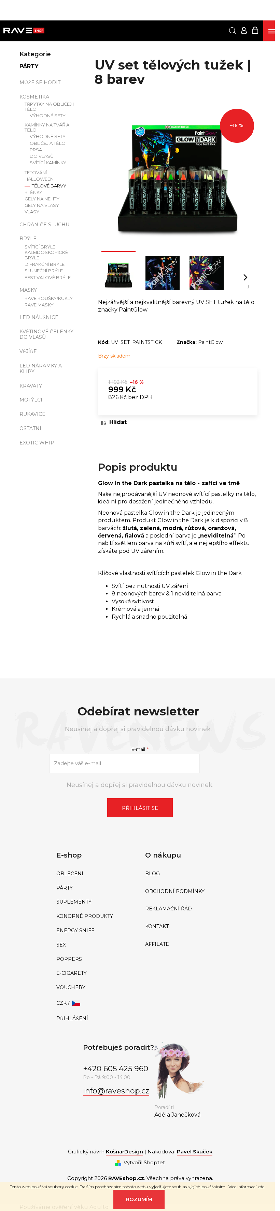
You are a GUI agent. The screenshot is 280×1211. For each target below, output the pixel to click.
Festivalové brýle (48, 277)
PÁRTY (29, 66)
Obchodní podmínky (175, 891)
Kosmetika (34, 97)
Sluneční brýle (44, 270)
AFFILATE (157, 944)
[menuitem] (95, 874)
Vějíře (28, 351)
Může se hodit (39, 82)
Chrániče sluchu (44, 225)
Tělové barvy (48, 185)
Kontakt (157, 926)
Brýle (28, 239)
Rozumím (139, 1199)
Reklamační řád (168, 909)
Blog (152, 874)
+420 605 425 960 (115, 1068)
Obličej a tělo (48, 143)
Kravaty (30, 386)
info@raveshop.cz (116, 1090)
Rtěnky (33, 192)
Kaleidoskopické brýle (46, 255)
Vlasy (32, 211)
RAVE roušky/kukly (49, 298)
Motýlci (30, 400)
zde (260, 1186)
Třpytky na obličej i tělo (49, 107)
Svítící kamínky (48, 162)
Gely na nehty (42, 198)
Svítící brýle (40, 246)
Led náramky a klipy (40, 369)
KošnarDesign (124, 1151)
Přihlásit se (140, 808)
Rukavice (32, 414)
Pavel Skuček (194, 1151)
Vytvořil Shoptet (144, 1162)
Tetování (36, 172)
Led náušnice (38, 317)
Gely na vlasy (42, 205)
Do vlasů (42, 156)
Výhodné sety (48, 115)
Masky (28, 290)
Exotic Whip (36, 443)
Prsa (36, 149)
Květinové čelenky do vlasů (46, 334)
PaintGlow (210, 342)
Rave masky (39, 304)
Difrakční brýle (45, 264)
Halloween (39, 179)
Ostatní (30, 428)
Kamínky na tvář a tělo (47, 127)
